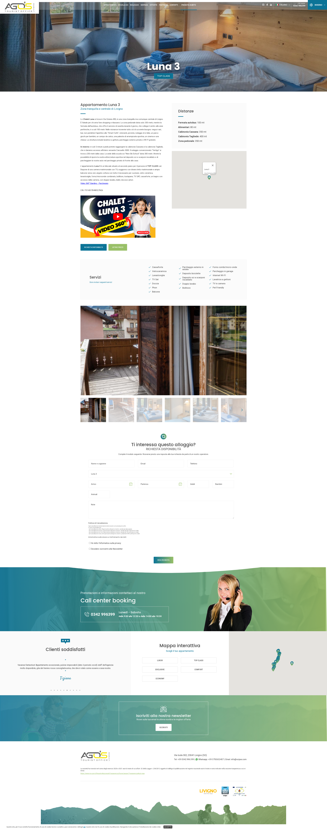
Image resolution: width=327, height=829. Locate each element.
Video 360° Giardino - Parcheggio (94, 183)
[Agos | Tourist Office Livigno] (19, 11)
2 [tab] (54, 690)
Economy (160, 678)
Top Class (163, 76)
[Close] (213, 165)
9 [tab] (77, 690)
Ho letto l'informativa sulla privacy (106, 543)
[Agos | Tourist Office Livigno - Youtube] (271, 3)
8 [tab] (73, 690)
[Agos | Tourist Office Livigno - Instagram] (263, 3)
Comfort (198, 670)
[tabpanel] (65, 672)
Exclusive (160, 670)
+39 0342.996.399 (186, 759)
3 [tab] (57, 690)
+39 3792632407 (216, 759)
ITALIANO (283, 5)
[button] (209, 178)
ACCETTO (168, 827)
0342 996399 (299, 6)
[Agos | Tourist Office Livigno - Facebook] (267, 3)
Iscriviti (163, 727)
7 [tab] (70, 690)
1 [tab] (51, 690)
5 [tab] (64, 690)
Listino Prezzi (117, 247)
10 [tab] (80, 690)
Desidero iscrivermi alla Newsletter (107, 549)
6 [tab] (67, 690)
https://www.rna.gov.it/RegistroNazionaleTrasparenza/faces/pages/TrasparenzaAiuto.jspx (112, 773)
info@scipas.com (239, 759)
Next (242, 350)
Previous (85, 350)
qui (84, 827)
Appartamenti (109, 5)
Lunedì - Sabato (140, 613)
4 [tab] (61, 690)
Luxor (160, 660)
